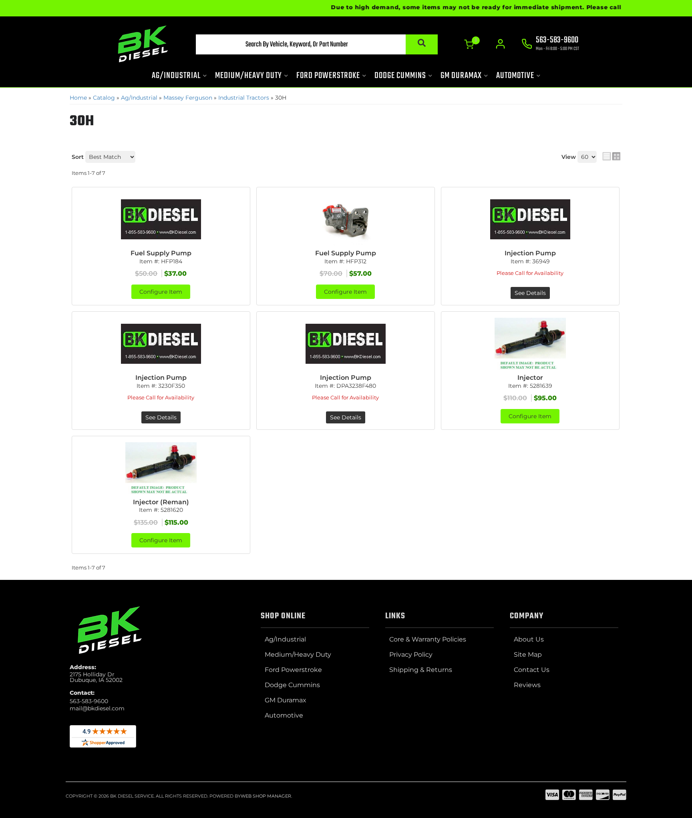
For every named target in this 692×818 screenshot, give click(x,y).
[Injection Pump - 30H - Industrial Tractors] (530, 219)
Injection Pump (530, 253)
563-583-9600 (89, 701)
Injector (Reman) (161, 502)
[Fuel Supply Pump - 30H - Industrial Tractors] (161, 219)
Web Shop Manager (266, 796)
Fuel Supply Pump (161, 253)
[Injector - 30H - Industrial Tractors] (530, 344)
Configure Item (160, 291)
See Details (530, 293)
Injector (530, 377)
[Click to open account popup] (500, 44)
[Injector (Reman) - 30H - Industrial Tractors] (161, 468)
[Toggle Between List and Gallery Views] (611, 156)
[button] (317, 44)
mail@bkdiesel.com (97, 708)
